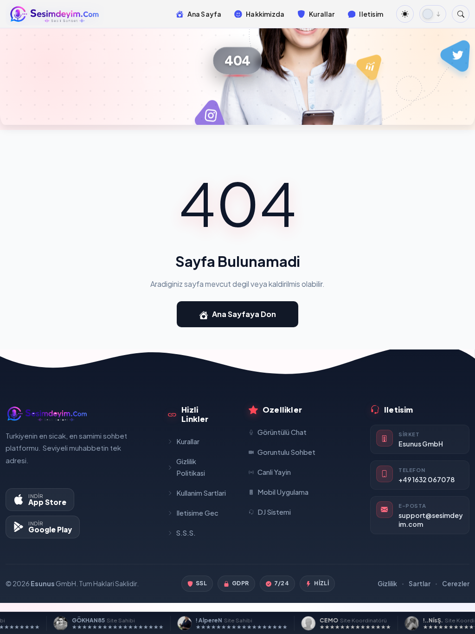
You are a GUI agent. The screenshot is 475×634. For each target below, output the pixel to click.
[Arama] (460, 14)
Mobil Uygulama (282, 492)
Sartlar (419, 584)
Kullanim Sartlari (201, 493)
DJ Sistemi (274, 512)
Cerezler (455, 584)
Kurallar (187, 441)
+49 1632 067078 (426, 479)
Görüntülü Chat (282, 432)
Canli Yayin (274, 472)
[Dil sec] (432, 14)
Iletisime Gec (197, 513)
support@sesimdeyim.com (430, 520)
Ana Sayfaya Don (244, 314)
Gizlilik (387, 584)
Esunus (43, 583)
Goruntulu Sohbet (286, 452)
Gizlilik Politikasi (190, 467)
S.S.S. (186, 533)
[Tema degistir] (405, 14)
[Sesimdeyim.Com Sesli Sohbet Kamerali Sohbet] (55, 14)
